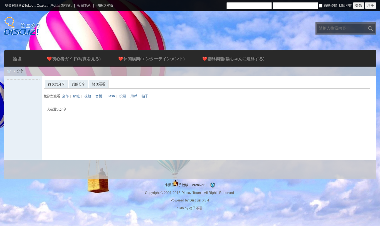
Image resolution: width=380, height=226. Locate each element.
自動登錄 (330, 6)
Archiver (198, 185)
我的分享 (78, 84)
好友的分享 (56, 84)
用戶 (133, 96)
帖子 (145, 96)
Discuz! (195, 200)
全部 (65, 96)
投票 (122, 96)
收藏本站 (84, 6)
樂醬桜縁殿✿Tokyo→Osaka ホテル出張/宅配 (38, 6)
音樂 (98, 96)
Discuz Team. (191, 193)
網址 (76, 96)
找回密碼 (345, 6)
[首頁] (9, 71)
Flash (111, 96)
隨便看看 (98, 84)
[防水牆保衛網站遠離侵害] (212, 185)
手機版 (183, 185)
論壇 (17, 58)
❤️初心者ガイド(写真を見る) (74, 58)
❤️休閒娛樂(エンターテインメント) (151, 58)
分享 (20, 71)
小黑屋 (170, 185)
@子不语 (196, 208)
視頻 (87, 96)
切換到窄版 (105, 6)
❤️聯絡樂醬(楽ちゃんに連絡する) (233, 58)
